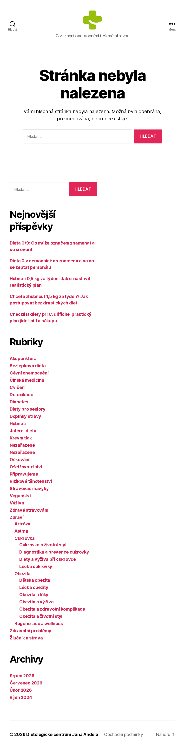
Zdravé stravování (29, 510)
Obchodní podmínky (123, 734)
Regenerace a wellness (38, 623)
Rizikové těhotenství (31, 481)
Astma (21, 531)
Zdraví (16, 517)
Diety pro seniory (27, 409)
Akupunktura (23, 358)
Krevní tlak (21, 437)
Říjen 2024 (21, 697)
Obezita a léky (33, 594)
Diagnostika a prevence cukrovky (54, 552)
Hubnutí (18, 423)
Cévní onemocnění (29, 372)
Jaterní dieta (23, 430)
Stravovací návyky (29, 488)
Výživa (17, 502)
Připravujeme (24, 474)
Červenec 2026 (26, 682)
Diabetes (19, 401)
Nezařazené (22, 445)
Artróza (22, 523)
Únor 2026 (21, 690)
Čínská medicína (27, 380)
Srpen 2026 (22, 675)
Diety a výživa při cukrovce (47, 559)
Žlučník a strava (26, 637)
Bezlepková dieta (28, 365)
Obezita (22, 573)
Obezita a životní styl (40, 616)
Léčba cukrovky (35, 566)
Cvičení (18, 387)
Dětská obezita (34, 580)
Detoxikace (21, 394)
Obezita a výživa (36, 601)
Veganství (20, 495)
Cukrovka (24, 538)
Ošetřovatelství (26, 466)
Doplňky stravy (25, 416)
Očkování (19, 459)
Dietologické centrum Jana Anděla (62, 734)
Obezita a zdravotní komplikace (52, 609)
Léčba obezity (33, 587)
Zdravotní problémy (30, 630)
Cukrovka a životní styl (42, 544)
